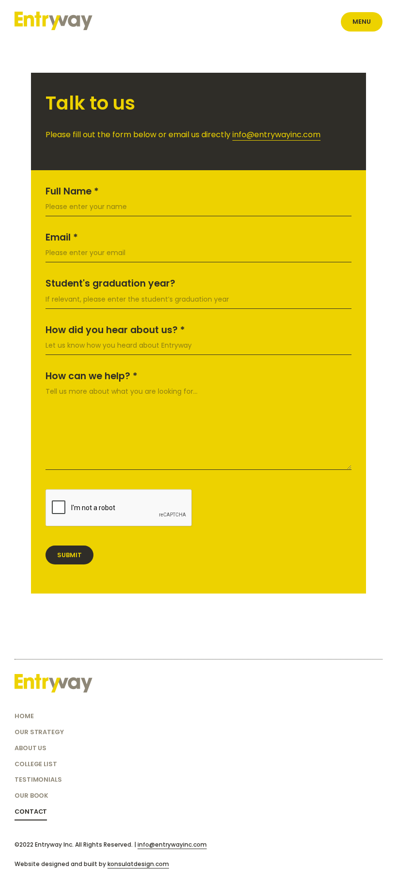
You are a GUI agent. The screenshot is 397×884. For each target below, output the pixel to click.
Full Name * (72, 191)
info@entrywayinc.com (276, 134)
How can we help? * (91, 376)
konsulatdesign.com (138, 864)
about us (30, 748)
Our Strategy (39, 732)
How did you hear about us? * (115, 330)
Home (24, 716)
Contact (31, 811)
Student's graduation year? (110, 283)
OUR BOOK (31, 795)
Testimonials (38, 779)
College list (36, 764)
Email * (62, 237)
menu (361, 21)
